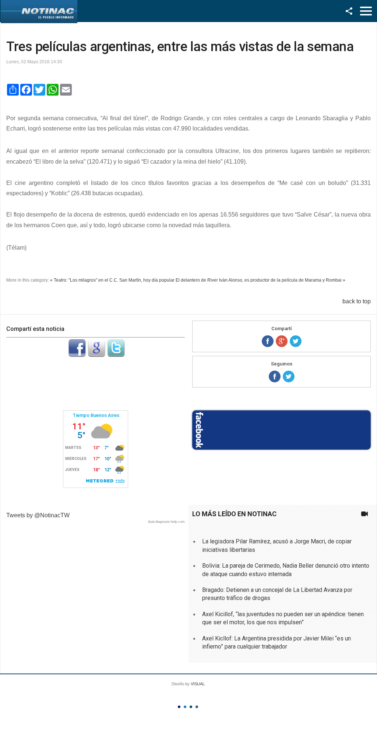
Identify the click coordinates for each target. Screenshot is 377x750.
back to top (356, 301)
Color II (185, 707)
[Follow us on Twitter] (289, 376)
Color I (179, 707)
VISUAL (198, 684)
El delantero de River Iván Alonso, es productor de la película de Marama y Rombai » (260, 280)
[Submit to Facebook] (77, 355)
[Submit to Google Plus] (96, 355)
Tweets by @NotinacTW (38, 515)
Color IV (196, 707)
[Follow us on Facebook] (275, 376)
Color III (191, 707)
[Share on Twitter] (296, 341)
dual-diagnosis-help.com (166, 522)
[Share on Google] (282, 341)
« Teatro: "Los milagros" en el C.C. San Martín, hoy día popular (112, 280)
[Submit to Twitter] (116, 355)
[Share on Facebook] (268, 341)
